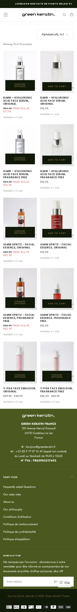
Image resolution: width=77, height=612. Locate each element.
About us (8, 502)
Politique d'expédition (16, 539)
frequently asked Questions (19, 487)
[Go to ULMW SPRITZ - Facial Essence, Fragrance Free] (20, 289)
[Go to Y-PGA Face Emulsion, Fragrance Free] (57, 363)
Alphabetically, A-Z (53, 34)
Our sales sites (12, 494)
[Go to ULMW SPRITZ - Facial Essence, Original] (20, 219)
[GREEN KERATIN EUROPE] (38, 416)
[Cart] (72, 15)
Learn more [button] (10, 476)
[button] (5, 14)
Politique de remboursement (20, 524)
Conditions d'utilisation (17, 517)
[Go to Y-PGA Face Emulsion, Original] (20, 363)
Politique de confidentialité (19, 532)
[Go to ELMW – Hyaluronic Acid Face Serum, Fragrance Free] (20, 145)
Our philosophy (12, 509)
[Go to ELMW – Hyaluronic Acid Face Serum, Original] (20, 72)
